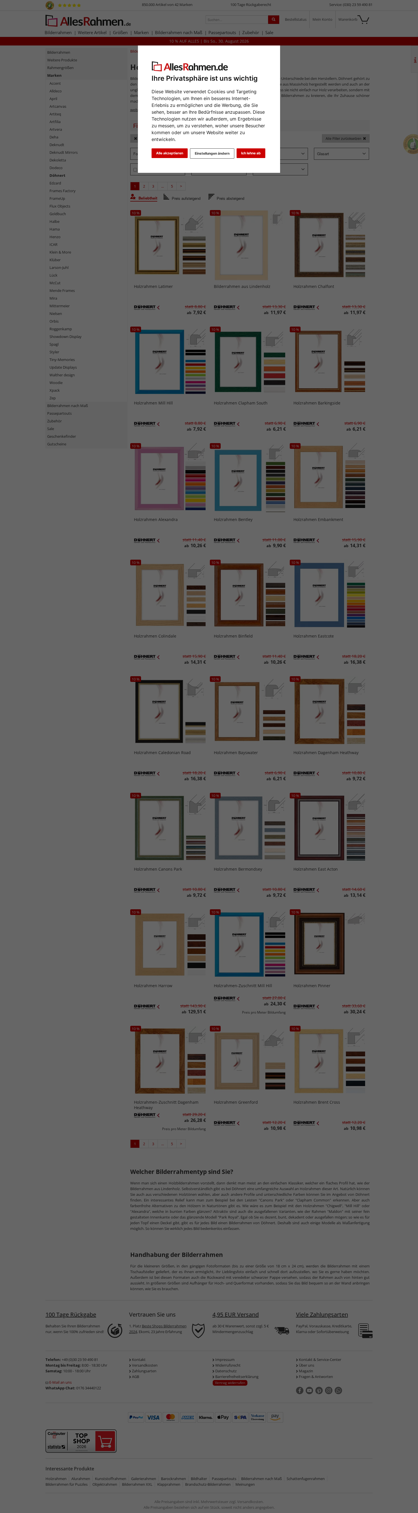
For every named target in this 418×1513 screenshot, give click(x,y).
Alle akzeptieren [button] (169, 153)
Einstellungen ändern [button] (212, 153)
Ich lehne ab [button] (251, 153)
